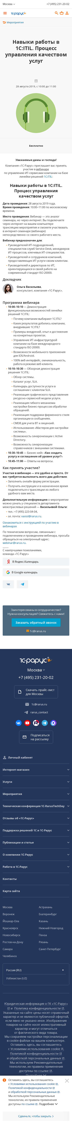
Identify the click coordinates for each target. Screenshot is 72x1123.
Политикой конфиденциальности (30, 1088)
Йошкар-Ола (11, 921)
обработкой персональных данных (36, 1058)
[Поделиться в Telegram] (22, 584)
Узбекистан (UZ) (16, 978)
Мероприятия (15, 22)
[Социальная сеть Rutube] (36, 723)
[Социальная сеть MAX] (53, 723)
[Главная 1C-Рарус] (31, 13)
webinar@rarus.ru (14, 543)
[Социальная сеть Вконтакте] (19, 723)
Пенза (43, 935)
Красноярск (10, 928)
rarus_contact (39, 712)
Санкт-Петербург (50, 949)
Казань (43, 921)
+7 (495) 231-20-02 (58, 4)
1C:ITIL (48, 176)
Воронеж (9, 914)
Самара (8, 949)
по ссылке (41, 1071)
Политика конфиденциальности (37, 1008)
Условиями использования (34, 1084)
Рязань (43, 942)
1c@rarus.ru (38, 631)
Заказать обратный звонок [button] (36, 623)
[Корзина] (62, 13)
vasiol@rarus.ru (31, 516)
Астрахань (45, 907)
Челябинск (10, 956)
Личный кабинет (20, 757)
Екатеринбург (48, 914)
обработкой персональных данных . (35, 1092)
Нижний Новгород (51, 928)
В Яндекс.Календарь (25, 561)
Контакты (10, 879)
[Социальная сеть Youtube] (27, 723)
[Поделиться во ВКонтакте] (8, 584)
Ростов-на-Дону (13, 942)
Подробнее (46, 1104)
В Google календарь (25, 572)
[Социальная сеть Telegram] (45, 723)
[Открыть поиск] (57, 13)
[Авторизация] (67, 13)
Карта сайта (11, 891)
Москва (7, 907)
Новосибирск (11, 935)
